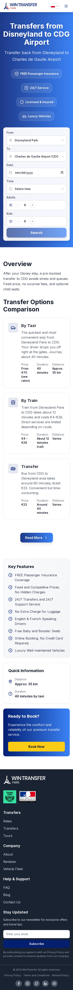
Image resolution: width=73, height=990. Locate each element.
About (8, 854)
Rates (7, 821)
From (9, 132)
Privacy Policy (12, 975)
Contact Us (11, 902)
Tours (7, 836)
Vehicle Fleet (13, 869)
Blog (6, 895)
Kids (9, 213)
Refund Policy (60, 975)
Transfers (10, 828)
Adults (10, 197)
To (8, 148)
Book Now (36, 747)
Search (36, 233)
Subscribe (36, 943)
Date (9, 165)
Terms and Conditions (36, 975)
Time (10, 181)
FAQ (6, 888)
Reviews (9, 862)
